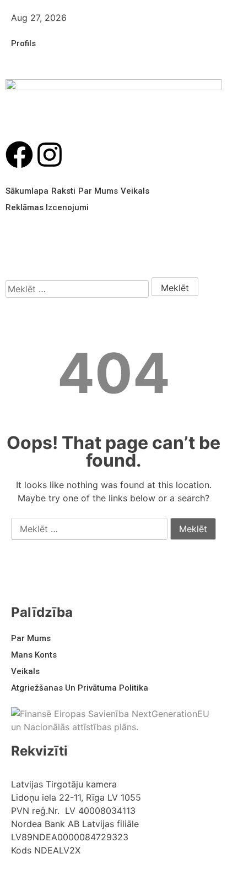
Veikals (135, 191)
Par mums (98, 191)
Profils (23, 43)
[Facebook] (19, 154)
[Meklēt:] (77, 289)
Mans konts (34, 655)
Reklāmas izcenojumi (47, 207)
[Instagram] (49, 154)
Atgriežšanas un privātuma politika (79, 688)
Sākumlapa (27, 191)
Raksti (63, 191)
